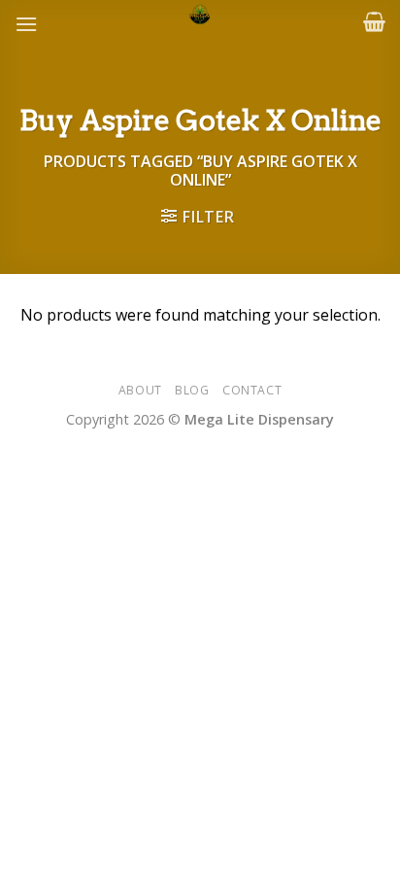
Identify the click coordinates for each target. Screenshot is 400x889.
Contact (252, 390)
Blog (192, 390)
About (140, 390)
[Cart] (374, 21)
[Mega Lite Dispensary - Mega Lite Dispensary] (200, 14)
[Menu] (26, 24)
